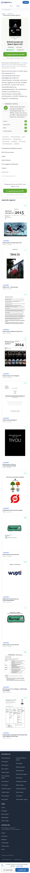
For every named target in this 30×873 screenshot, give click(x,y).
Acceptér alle (22, 870)
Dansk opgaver (4, 768)
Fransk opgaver (5, 781)
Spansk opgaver (20, 792)
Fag (11, 6)
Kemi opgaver (19, 763)
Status (2, 849)
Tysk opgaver (19, 795)
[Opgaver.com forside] (6, 2)
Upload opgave (4, 817)
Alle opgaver (4, 810)
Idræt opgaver (4, 799)
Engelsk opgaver (5, 772)
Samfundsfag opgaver (21, 788)
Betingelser (4, 839)
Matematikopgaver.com (7, 859)
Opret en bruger (5, 820)
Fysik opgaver (4, 785)
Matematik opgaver (20, 767)
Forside (3, 807)
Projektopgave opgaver (21, 781)
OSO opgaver (19, 777)
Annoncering (4, 836)
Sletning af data (5, 846)
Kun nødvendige (8, 870)
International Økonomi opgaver (21, 758)
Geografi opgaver (5, 792)
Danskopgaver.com (18, 859)
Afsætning (10, 13)
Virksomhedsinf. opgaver (22, 799)
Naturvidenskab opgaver (21, 774)
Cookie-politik (19, 866)
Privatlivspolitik (4, 842)
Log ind (26, 2)
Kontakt (3, 833)
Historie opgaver (5, 795)
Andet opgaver (4, 761)
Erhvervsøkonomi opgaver (5, 776)
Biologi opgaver (5, 765)
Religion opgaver (20, 785)
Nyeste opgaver (5, 814)
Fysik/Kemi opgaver (6, 788)
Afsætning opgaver (5, 758)
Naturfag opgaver (20, 770)
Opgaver (18, 6)
